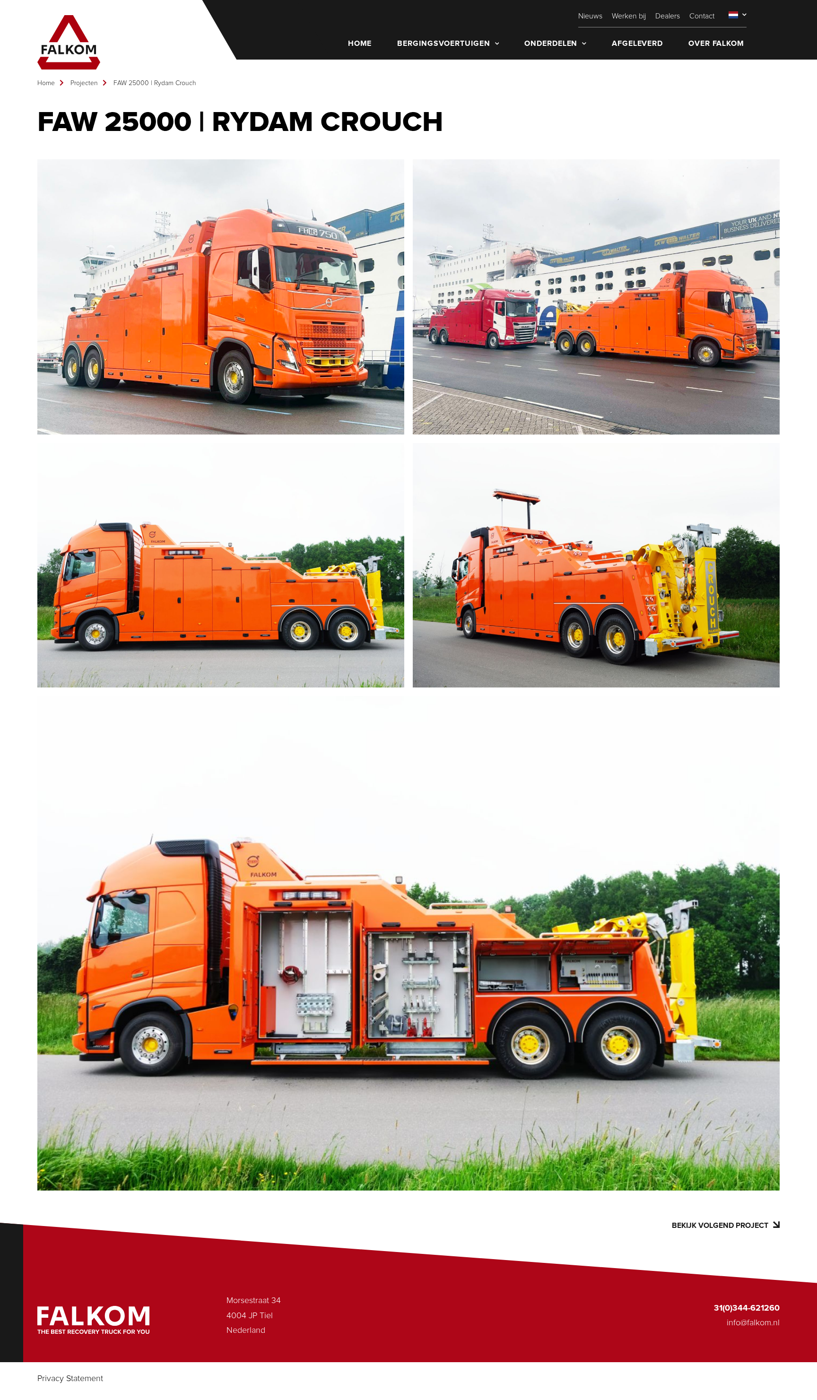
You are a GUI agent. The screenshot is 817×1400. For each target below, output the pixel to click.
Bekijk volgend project (720, 1225)
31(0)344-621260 (747, 1308)
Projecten (84, 83)
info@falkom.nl (753, 1323)
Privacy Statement (70, 1378)
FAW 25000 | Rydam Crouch (154, 83)
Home (46, 83)
